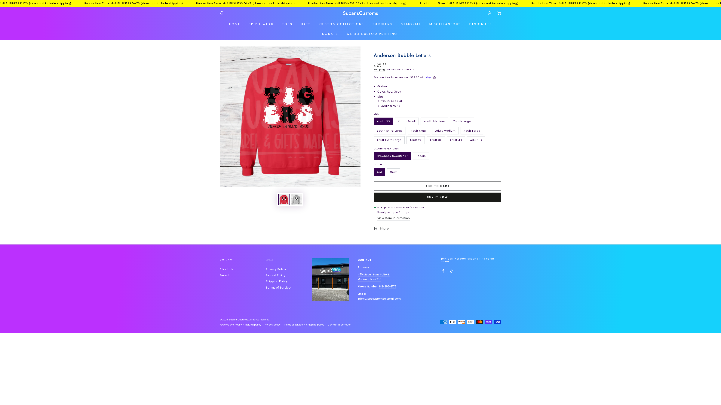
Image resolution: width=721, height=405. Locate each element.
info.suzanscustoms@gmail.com (379, 299)
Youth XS (384, 122)
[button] (222, 13)
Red (380, 173)
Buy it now (437, 197)
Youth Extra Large (389, 131)
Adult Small (419, 131)
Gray (395, 173)
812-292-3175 (387, 286)
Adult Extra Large (389, 141)
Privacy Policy (276, 269)
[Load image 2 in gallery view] (296, 199)
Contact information (339, 324)
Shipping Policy (277, 281)
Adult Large (471, 131)
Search (225, 275)
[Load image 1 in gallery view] (284, 199)
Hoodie (422, 157)
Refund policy (253, 324)
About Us (226, 269)
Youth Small (407, 122)
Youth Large (462, 122)
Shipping (379, 69)
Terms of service (293, 324)
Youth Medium (434, 122)
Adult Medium (445, 131)
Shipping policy (315, 324)
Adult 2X (417, 141)
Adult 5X (477, 141)
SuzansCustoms (238, 319)
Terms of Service (278, 287)
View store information (393, 218)
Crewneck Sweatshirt (392, 157)
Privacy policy (273, 324)
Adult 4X (457, 141)
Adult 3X (437, 141)
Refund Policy (275, 275)
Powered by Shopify (231, 324)
